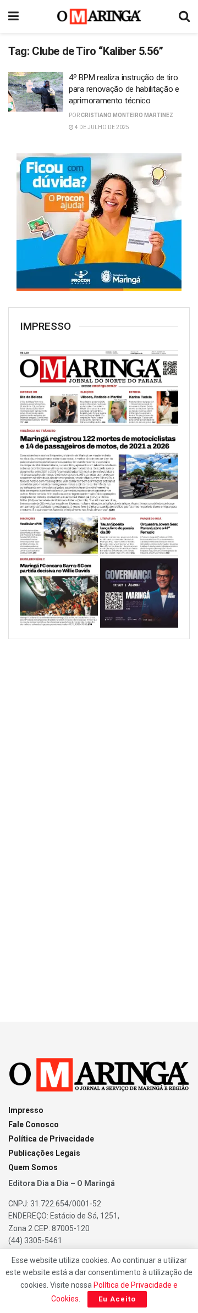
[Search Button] (184, 16)
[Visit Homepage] (99, 16)
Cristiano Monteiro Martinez (127, 115)
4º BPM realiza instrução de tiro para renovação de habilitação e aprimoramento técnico (124, 89)
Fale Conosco (33, 1124)
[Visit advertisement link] (99, 222)
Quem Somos (33, 1167)
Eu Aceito (117, 1299)
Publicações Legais (44, 1153)
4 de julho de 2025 (101, 127)
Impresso (25, 1110)
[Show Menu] (13, 16)
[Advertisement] (99, 820)
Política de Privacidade (51, 1138)
